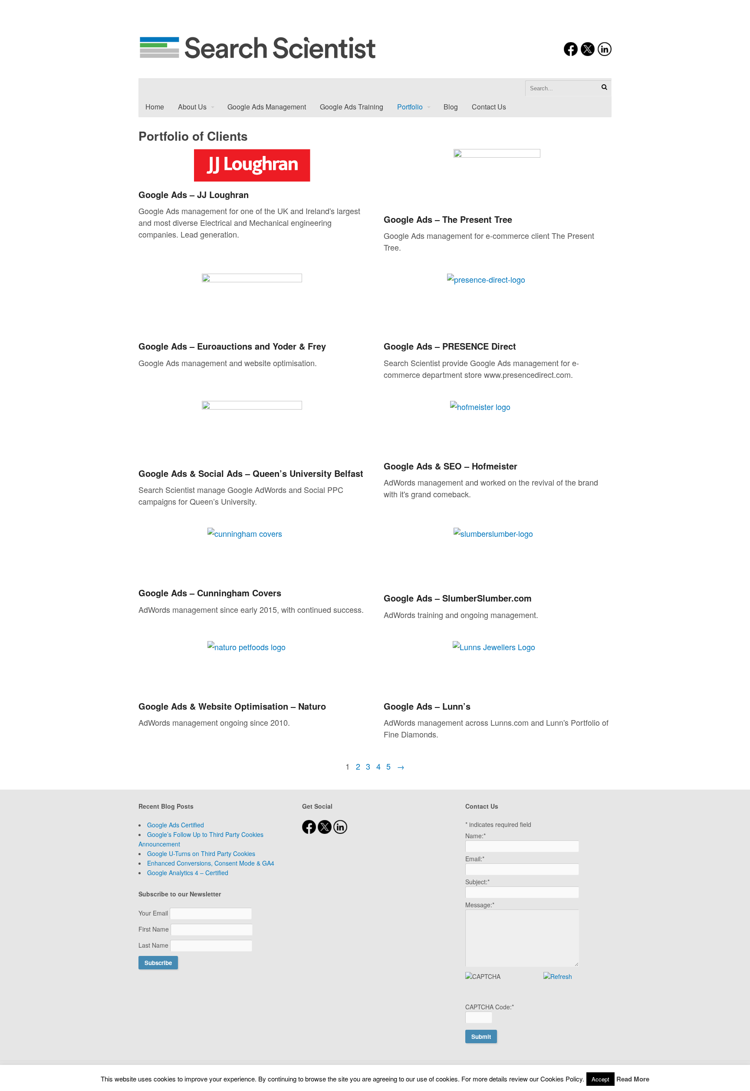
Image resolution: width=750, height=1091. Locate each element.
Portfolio (410, 107)
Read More (632, 1079)
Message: (479, 904)
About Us (192, 107)
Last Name (154, 945)
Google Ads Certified (175, 824)
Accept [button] (600, 1079)
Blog (451, 107)
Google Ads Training (351, 107)
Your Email (154, 913)
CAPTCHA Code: (489, 1006)
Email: (474, 858)
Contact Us (489, 107)
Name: (475, 835)
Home (154, 107)
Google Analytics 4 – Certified (187, 872)
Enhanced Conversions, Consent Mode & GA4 (210, 863)
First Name (154, 929)
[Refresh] (557, 976)
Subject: (477, 881)
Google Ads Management (266, 107)
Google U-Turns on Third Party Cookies (201, 853)
